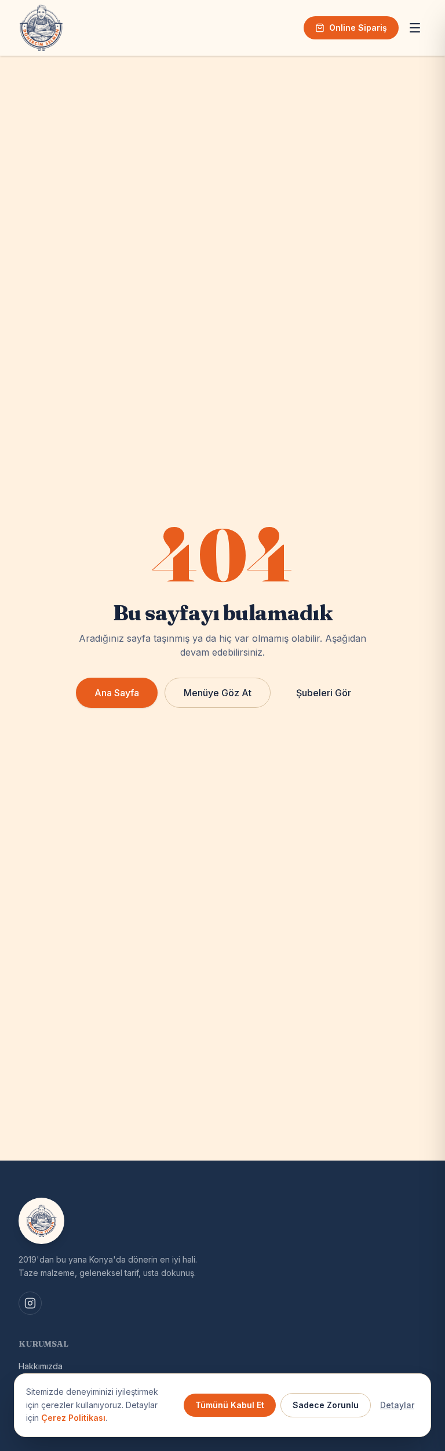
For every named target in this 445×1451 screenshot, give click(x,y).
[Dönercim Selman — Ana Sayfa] (41, 28)
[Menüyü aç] (414, 27)
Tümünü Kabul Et (229, 1405)
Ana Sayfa (116, 693)
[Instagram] (30, 1303)
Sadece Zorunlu (326, 1405)
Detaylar (397, 1405)
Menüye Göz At (217, 693)
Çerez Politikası (73, 1418)
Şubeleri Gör (323, 693)
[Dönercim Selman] (41, 1221)
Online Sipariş (358, 27)
